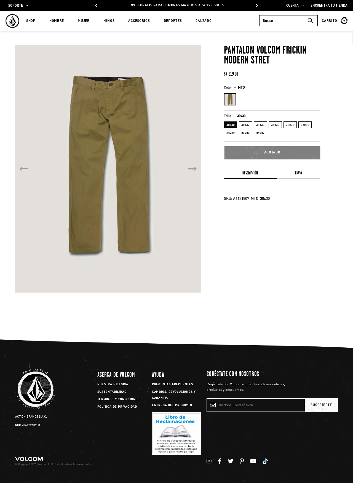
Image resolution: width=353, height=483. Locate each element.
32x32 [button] (290, 125)
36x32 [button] (260, 133)
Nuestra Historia (113, 384)
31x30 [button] (260, 125)
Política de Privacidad (117, 406)
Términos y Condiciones (118, 399)
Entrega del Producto (172, 405)
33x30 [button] (305, 125)
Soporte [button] (16, 5)
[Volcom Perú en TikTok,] (266, 462)
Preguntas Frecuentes (172, 384)
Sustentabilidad (112, 392)
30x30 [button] (230, 125)
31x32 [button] (275, 125)
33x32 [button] (230, 133)
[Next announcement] (256, 5)
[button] (230, 99)
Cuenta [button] (293, 5)
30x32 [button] (245, 125)
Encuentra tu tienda (329, 5)
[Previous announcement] (96, 5)
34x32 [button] (245, 133)
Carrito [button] (333, 21)
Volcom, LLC (45, 464)
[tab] (250, 174)
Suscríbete (321, 405)
